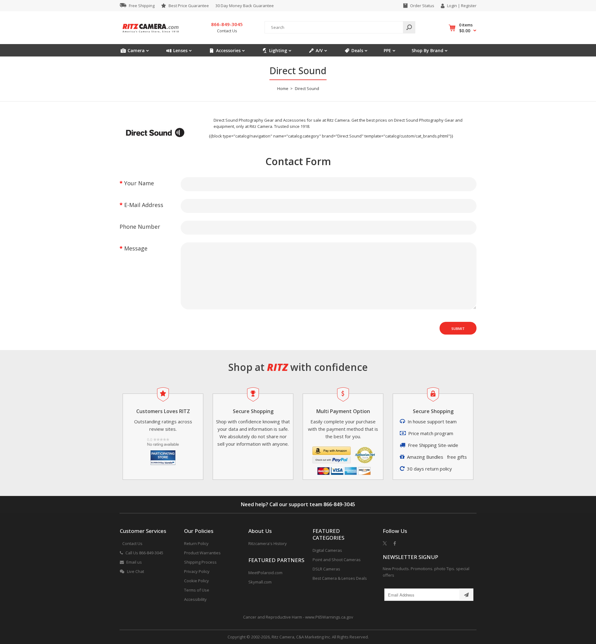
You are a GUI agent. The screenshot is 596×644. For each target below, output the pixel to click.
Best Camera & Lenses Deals (340, 578)
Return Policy (196, 543)
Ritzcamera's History (267, 543)
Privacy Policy (197, 571)
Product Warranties (202, 553)
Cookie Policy (196, 580)
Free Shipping (142, 5)
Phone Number (140, 226)
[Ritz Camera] (151, 34)
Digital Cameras (327, 550)
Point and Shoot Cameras (337, 559)
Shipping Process (200, 562)
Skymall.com (260, 582)
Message (135, 248)
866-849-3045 (339, 504)
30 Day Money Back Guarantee (244, 5)
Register (468, 5)
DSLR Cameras (326, 569)
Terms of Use (196, 590)
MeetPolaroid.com (265, 572)
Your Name (139, 183)
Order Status (422, 5)
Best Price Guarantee (189, 5)
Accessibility (195, 599)
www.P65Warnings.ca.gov (329, 617)
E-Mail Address (143, 205)
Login (452, 5)
